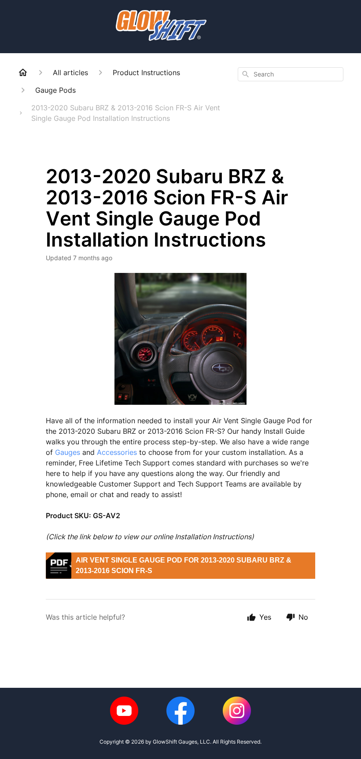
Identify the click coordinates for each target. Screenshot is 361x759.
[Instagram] (237, 711)
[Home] (23, 72)
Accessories (117, 452)
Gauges (67, 452)
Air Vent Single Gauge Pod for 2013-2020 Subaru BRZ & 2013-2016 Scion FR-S (183, 565)
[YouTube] (124, 711)
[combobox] (290, 74)
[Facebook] (180, 711)
